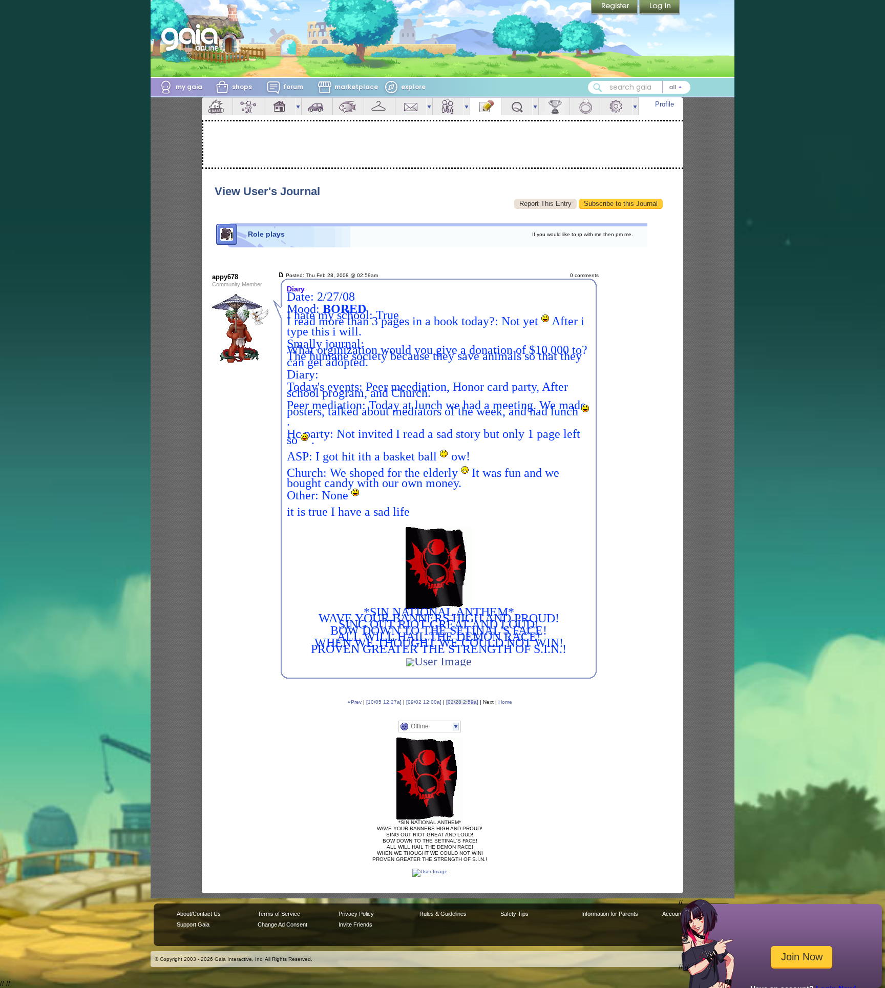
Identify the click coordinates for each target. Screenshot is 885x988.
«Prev (355, 702)
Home (505, 702)
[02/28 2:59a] (462, 702)
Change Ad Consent (282, 924)
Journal (485, 106)
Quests (516, 106)
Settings (616, 106)
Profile (664, 104)
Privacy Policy (356, 914)
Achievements (554, 106)
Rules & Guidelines (443, 914)
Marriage (585, 106)
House (279, 106)
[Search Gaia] (598, 87)
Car (317, 106)
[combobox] (639, 87)
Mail (410, 106)
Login (659, 7)
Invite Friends (355, 924)
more (298, 106)
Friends (448, 106)
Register (615, 7)
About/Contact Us (199, 914)
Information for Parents (609, 914)
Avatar (248, 106)
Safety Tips (514, 914)
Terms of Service (279, 914)
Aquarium (348, 106)
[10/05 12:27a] (384, 702)
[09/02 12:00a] (423, 702)
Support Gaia (193, 924)
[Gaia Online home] (192, 37)
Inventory (379, 106)
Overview (217, 106)
